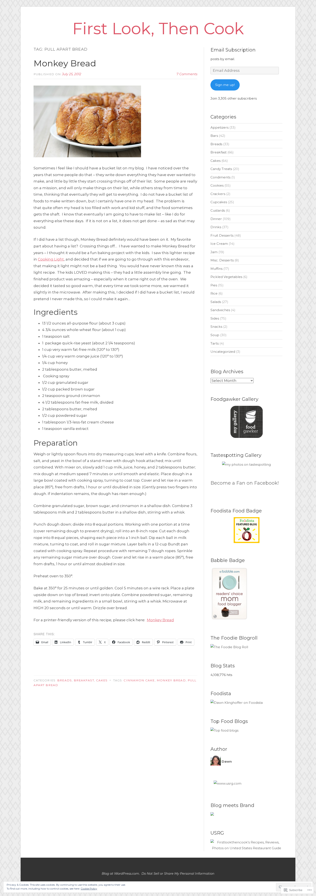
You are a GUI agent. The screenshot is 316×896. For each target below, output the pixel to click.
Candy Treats (221, 169)
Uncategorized (222, 352)
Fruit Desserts (221, 235)
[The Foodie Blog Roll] (229, 647)
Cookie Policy (89, 888)
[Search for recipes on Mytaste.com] (224, 730)
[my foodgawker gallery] (246, 437)
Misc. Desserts (222, 260)
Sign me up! (225, 85)
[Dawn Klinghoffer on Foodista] (236, 703)
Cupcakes (218, 202)
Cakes (101, 680)
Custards (217, 210)
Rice (214, 293)
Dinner (216, 219)
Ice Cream (219, 244)
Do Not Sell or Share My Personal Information (177, 873)
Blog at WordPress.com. (121, 873)
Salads (215, 302)
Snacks (216, 327)
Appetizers (219, 127)
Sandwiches (220, 310)
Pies (213, 285)
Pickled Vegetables (226, 277)
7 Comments (186, 74)
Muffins (216, 269)
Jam (214, 252)
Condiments (220, 177)
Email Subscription (233, 50)
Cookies (217, 185)
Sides (214, 318)
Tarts (214, 343)
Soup (214, 335)
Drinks (215, 227)
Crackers (217, 194)
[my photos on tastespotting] (246, 464)
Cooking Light (51, 259)
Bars (214, 136)
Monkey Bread (65, 63)
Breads (64, 680)
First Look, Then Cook (158, 28)
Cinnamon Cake (139, 680)
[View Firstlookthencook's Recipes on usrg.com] (246, 848)
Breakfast (84, 680)
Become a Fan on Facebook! (244, 483)
